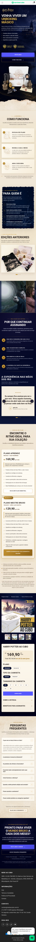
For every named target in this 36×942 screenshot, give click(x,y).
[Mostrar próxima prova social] (32, 401)
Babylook (15, 676)
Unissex (7, 676)
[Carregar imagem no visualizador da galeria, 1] (7, 637)
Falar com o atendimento (17, 810)
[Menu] (2, 2)
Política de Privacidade (8, 896)
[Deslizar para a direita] (32, 637)
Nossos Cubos (15, 596)
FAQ (3, 890)
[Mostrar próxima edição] (32, 258)
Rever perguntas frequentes (18, 852)
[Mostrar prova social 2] (18, 417)
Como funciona (18, 60)
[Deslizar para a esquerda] (4, 637)
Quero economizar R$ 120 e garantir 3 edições (18, 552)
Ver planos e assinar (18, 847)
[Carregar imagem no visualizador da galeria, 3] (21, 637)
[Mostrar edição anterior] (3, 258)
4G (10, 688)
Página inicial (5, 596)
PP (5, 685)
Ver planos (18, 54)
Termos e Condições (7, 893)
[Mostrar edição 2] (18, 274)
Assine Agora (18, 693)
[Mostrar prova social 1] (17, 417)
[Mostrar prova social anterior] (4, 401)
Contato (4, 898)
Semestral (16, 668)
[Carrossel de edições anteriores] (18, 260)
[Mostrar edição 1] (17, 274)
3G (5, 688)
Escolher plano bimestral (18, 490)
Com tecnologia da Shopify (18, 938)
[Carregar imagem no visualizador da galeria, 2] (14, 637)
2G (26, 685)
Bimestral (7, 668)
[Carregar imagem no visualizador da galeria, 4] (28, 637)
